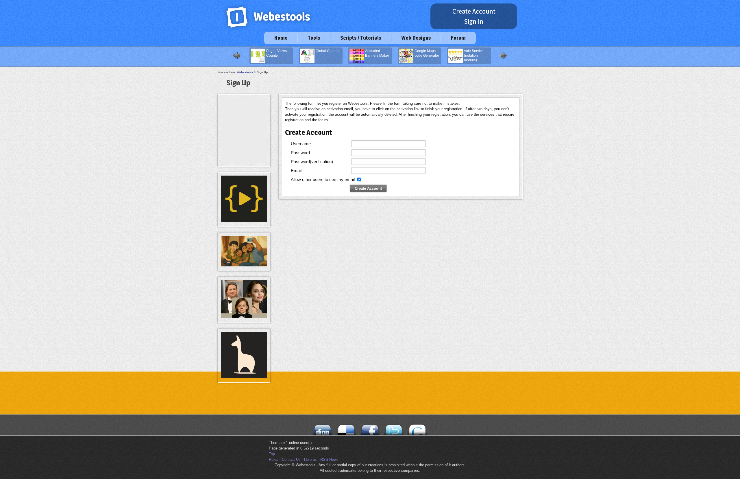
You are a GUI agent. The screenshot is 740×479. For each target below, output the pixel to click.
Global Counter (328, 51)
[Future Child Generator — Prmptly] (244, 317)
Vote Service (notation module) (474, 55)
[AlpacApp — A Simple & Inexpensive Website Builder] (244, 377)
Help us (310, 459)
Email (296, 170)
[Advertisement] (244, 110)
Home (281, 38)
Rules (273, 459)
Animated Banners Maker (377, 53)
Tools (314, 38)
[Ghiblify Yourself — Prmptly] (244, 265)
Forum (458, 38)
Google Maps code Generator (427, 53)
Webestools (245, 72)
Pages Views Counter (276, 53)
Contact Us (291, 459)
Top (272, 454)
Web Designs (416, 38)
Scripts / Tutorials (360, 38)
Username (301, 143)
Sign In (473, 21)
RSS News (329, 459)
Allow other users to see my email (323, 179)
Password (300, 152)
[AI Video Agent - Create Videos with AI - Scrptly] (244, 220)
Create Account (473, 11)
